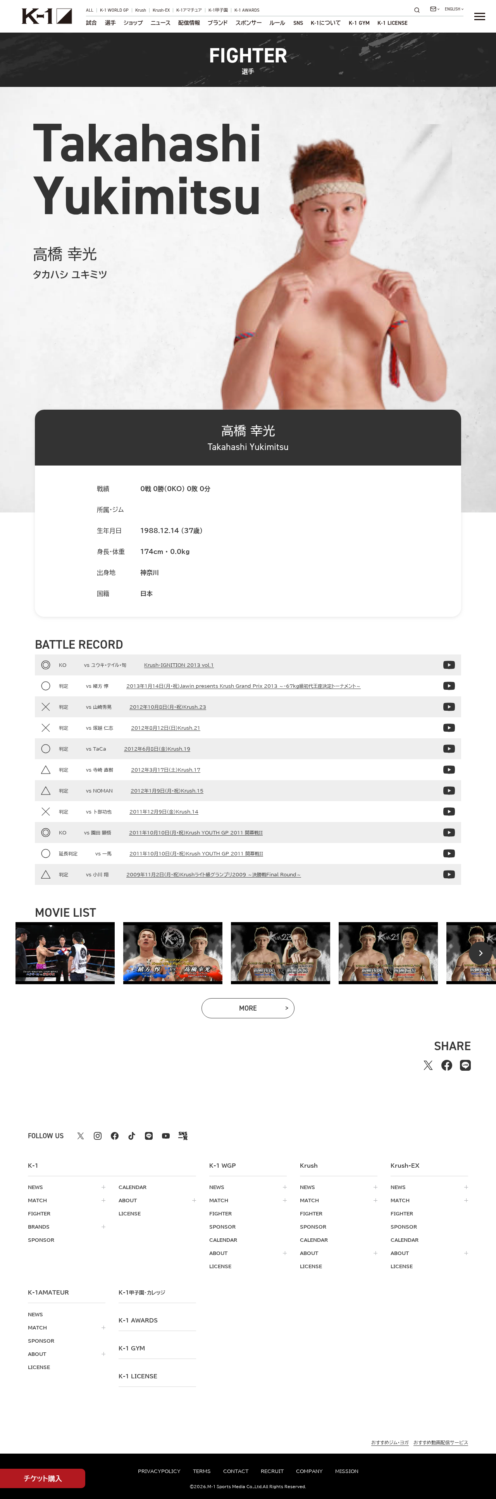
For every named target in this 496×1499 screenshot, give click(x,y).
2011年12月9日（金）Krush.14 (163, 811)
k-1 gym (132, 1348)
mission (346, 1471)
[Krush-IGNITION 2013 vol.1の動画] (449, 665)
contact (235, 1471)
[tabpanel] (65, 953)
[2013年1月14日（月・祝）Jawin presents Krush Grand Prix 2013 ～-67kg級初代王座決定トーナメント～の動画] (449, 686)
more (260, 1010)
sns (298, 23)
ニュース (160, 23)
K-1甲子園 (218, 10)
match (37, 1200)
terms (202, 1471)
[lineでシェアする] (465, 1065)
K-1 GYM (359, 23)
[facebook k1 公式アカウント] (115, 1136)
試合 (91, 23)
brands (39, 1226)
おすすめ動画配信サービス (440, 1442)
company (309, 1471)
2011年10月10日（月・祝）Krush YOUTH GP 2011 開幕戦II (196, 832)
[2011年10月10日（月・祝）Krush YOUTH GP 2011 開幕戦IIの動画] (449, 832)
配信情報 (189, 23)
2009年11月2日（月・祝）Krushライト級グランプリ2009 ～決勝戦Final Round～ (213, 874)
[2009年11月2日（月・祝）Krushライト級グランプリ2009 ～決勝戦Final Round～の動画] (449, 874)
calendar (132, 1187)
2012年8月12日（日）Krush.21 (165, 727)
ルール (277, 23)
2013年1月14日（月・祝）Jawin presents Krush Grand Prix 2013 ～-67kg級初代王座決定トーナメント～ (243, 686)
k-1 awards (138, 1320)
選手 (110, 23)
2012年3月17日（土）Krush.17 (165, 769)
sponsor (41, 1240)
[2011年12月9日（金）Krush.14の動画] (449, 811)
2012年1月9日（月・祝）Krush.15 (167, 790)
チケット (43, 1478)
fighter (39, 1213)
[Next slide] (480, 953)
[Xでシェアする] (428, 1065)
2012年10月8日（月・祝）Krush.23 (167, 706)
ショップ (133, 23)
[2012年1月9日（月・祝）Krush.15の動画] (449, 790)
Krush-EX (161, 10)
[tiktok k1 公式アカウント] (132, 1136)
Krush (140, 10)
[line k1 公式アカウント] (149, 1136)
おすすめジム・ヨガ (390, 1442)
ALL (89, 10)
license (130, 1213)
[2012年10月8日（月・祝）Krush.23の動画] (449, 707)
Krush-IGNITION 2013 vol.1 (179, 665)
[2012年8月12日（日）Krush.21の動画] (449, 727)
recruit (272, 1471)
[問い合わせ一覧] (434, 9)
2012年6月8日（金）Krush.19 (157, 748)
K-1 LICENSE (392, 23)
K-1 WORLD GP (114, 10)
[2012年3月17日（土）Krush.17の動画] (449, 769)
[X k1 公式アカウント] (81, 1136)
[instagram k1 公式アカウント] (98, 1136)
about (128, 1200)
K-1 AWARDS (247, 10)
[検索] (419, 10)
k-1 (142, 1292)
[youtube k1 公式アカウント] (166, 1136)
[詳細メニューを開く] (479, 16)
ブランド (218, 23)
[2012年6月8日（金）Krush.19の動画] (449, 748)
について (326, 23)
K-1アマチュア (189, 10)
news (35, 1187)
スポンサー (249, 23)
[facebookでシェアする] (446, 1065)
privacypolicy (159, 1471)
